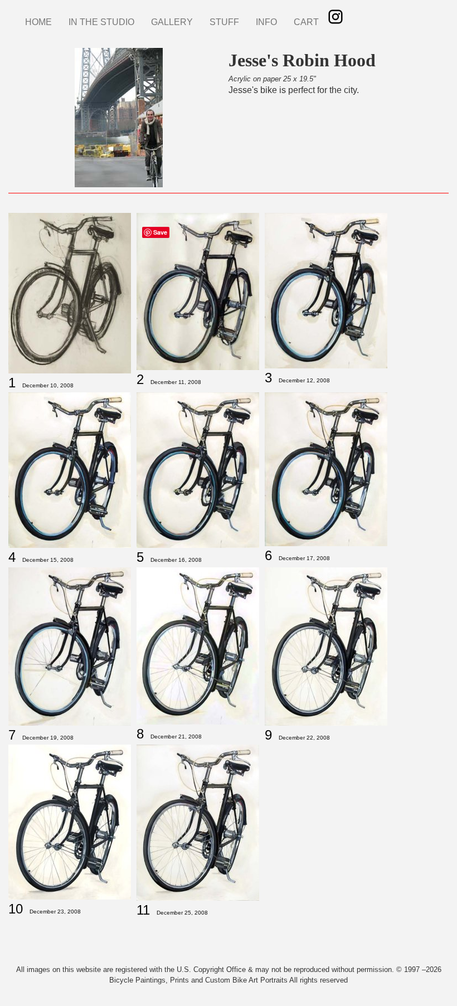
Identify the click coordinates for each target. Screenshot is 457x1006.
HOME (38, 22)
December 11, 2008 (175, 382)
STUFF (224, 22)
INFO (266, 22)
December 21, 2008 (176, 736)
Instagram (335, 16)
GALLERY (172, 22)
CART (306, 22)
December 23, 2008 (55, 911)
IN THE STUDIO (101, 22)
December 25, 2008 (182, 913)
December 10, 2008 (48, 385)
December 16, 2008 (176, 560)
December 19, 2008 (48, 738)
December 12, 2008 (304, 380)
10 (15, 908)
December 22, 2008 (304, 738)
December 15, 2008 (48, 560)
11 (143, 909)
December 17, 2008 (304, 558)
